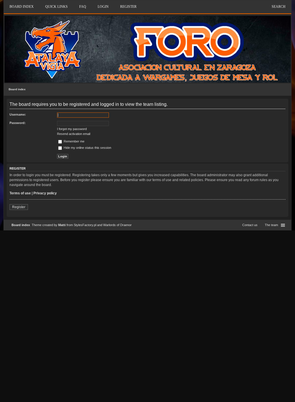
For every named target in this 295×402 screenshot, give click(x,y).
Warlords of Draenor (117, 225)
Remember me (73, 141)
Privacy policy (45, 193)
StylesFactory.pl (85, 225)
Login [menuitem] (103, 7)
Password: (18, 123)
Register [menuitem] (128, 7)
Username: (18, 114)
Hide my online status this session (87, 147)
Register (18, 207)
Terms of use (20, 193)
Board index (17, 89)
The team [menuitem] (271, 225)
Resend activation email (73, 134)
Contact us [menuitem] (250, 225)
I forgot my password (72, 129)
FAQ (82, 7)
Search (278, 7)
